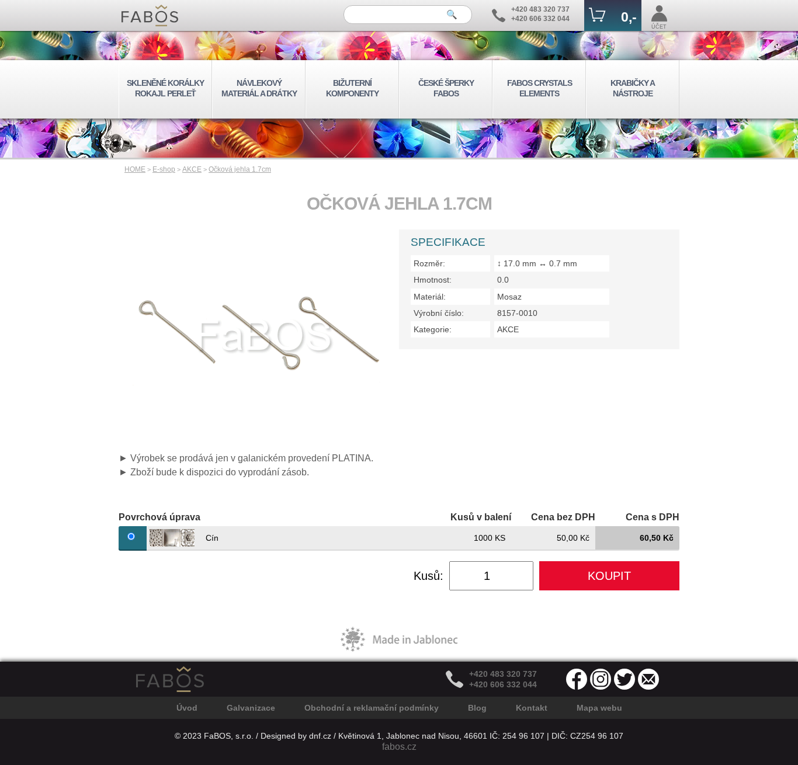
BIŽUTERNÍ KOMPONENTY (352, 88)
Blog (477, 707)
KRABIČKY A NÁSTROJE (632, 88)
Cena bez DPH (563, 517)
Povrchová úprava (159, 517)
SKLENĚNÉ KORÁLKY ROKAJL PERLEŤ (165, 88)
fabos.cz (399, 747)
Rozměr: (429, 263)
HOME (134, 169)
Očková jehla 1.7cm (240, 169)
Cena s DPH (652, 517)
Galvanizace (251, 707)
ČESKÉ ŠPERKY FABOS (446, 88)
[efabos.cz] (150, 15)
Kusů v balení (480, 517)
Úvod (186, 707)
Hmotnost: (433, 279)
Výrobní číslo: (439, 313)
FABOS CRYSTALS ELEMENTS (539, 88)
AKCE (192, 169)
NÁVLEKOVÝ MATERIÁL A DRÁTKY (259, 88)
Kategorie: (433, 329)
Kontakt (531, 707)
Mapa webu (599, 707)
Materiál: (430, 296)
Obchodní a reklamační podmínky (371, 707)
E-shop (163, 169)
